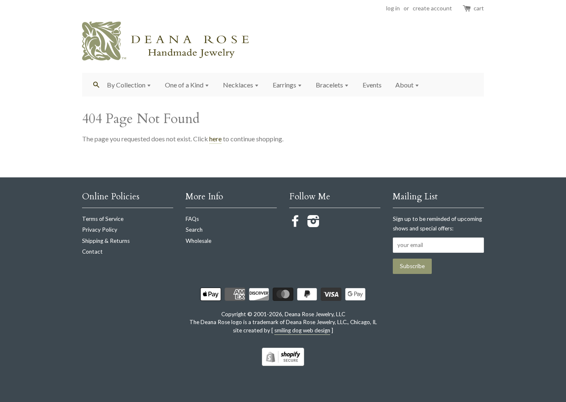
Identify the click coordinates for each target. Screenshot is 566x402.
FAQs (192, 219)
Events (372, 85)
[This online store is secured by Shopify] (283, 363)
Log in (393, 8)
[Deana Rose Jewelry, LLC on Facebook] (295, 223)
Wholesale (198, 240)
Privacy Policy (99, 229)
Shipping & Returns (106, 240)
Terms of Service (102, 219)
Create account (432, 8)
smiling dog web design (302, 330)
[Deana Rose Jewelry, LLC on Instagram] (313, 223)
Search (194, 229)
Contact (92, 251)
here (215, 139)
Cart (479, 8)
